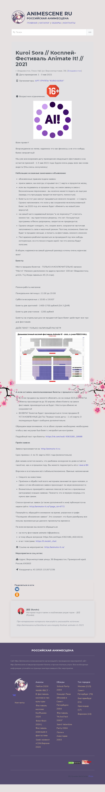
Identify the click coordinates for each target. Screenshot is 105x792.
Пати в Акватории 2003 (62, 736)
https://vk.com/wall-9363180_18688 (64, 436)
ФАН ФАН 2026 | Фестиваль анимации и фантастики (42, 728)
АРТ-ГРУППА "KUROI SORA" (49, 80)
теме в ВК (83, 465)
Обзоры (56, 23)
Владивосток (74, 70)
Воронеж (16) (84, 714)
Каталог (44, 23)
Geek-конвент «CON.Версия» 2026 (43, 743)
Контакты (69, 23)
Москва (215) (84, 686)
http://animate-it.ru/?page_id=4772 (47, 506)
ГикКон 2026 (42, 686)
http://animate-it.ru (50, 448)
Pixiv (91, 776)
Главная (32, 23)
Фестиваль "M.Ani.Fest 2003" (62, 717)
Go (89, 32)
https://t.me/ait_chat (46, 541)
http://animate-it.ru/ (54, 547)
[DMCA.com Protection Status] (74, 763)
